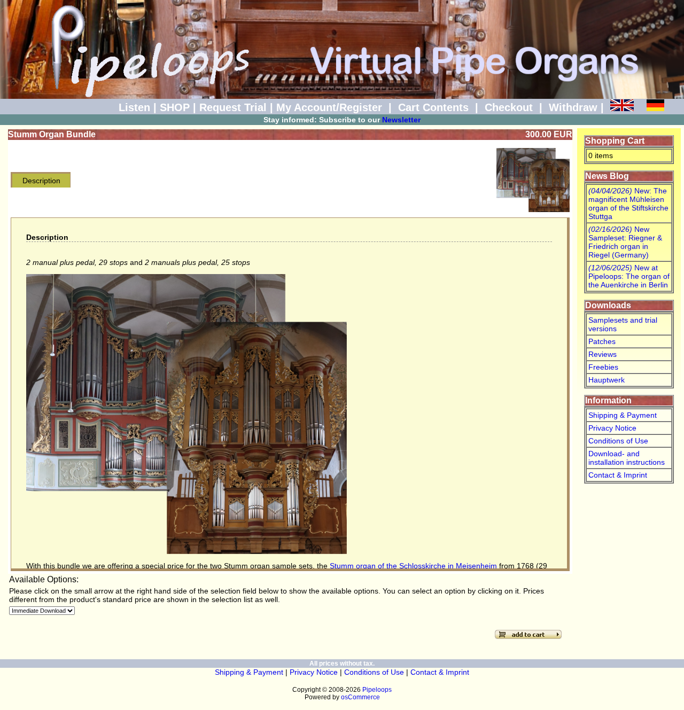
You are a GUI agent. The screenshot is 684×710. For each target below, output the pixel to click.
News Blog (607, 176)
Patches (602, 341)
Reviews (602, 354)
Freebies (603, 367)
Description (41, 180)
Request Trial (233, 107)
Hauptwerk (606, 380)
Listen (134, 107)
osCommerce (360, 697)
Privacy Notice (612, 428)
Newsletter (401, 119)
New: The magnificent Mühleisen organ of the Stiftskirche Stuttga (628, 203)
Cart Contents (433, 107)
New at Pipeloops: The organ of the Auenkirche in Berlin (629, 276)
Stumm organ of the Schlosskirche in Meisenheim (413, 565)
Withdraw (573, 107)
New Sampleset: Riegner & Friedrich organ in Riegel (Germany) (625, 242)
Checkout (509, 107)
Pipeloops (377, 689)
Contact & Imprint (617, 475)
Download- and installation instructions (626, 457)
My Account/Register (329, 107)
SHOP (175, 107)
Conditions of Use (618, 440)
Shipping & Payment (622, 415)
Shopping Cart (614, 140)
